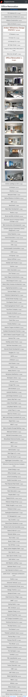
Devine (14, 266)
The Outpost (14, 629)
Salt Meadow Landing (14, 563)
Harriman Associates (14, 345)
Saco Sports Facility (14, 555)
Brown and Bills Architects (14, 216)
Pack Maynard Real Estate (14, 483)
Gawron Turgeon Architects (14, 327)
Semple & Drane (14, 593)
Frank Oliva (14, 320)
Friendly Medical (14, 324)
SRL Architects (14, 607)
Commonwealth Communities (14, 248)
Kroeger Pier (14, 385)
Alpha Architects (14, 24)
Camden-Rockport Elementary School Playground (14, 229)
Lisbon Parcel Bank (14, 403)
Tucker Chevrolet (14, 665)
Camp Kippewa (14, 234)
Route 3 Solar (14, 541)
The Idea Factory (14, 625)
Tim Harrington (14, 651)
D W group (14, 255)
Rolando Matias (14, 534)
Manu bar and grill (14, 54)
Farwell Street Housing (14, 298)
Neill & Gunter (14, 449)
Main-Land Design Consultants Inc (14, 417)
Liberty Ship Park (14, 399)
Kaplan (14, 367)
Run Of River (14, 545)
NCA (14, 446)
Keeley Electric (14, 370)
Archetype (14, 187)
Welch (14, 679)
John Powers (14, 363)
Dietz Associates (14, 270)
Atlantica (14, 191)
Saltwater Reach (14, 566)
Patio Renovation (14, 491)
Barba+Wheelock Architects (14, 198)
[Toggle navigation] (26, 1)
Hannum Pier (14, 338)
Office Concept (14, 473)
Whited (14, 683)
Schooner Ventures (14, 582)
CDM (14, 241)
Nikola (24, 696)
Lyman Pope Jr (14, 410)
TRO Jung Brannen (14, 658)
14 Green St (14, 38)
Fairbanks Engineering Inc (14, 295)
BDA (14, 201)
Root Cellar (14, 537)
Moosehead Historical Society (14, 439)
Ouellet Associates (14, 480)
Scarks (14, 579)
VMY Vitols (14, 672)
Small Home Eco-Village (14, 597)
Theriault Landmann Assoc (14, 633)
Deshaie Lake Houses (14, 262)
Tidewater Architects (14, 647)
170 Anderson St (14, 13)
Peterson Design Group (14, 501)
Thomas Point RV (14, 640)
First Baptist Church (14, 302)
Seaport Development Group (14, 586)
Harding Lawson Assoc (14, 342)
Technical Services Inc (14, 622)
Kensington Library (14, 377)
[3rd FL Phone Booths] (14, 68)
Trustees (14, 661)
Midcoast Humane (14, 431)
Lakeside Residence (14, 392)
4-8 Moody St (14, 41)
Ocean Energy (14, 469)
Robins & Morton (14, 530)
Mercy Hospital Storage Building (14, 428)
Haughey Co (14, 352)
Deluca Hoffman (14, 259)
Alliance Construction (14, 20)
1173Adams (14, 34)
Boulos (14, 212)
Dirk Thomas (14, 273)
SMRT (14, 600)
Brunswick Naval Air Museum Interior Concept (14, 220)
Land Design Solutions (14, 395)
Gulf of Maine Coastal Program (14, 334)
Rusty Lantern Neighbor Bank (14, 548)
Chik (14, 244)
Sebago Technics (14, 589)
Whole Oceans (14, 687)
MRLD (14, 442)
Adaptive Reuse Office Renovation (14, 49)
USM (14, 669)
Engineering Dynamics (14, 288)
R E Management (14, 516)
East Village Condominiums (14, 277)
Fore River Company (14, 309)
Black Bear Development (14, 209)
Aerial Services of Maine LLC (14, 16)
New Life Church (14, 457)
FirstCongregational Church (14, 306)
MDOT (14, 424)
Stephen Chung (14, 611)
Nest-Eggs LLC (14, 453)
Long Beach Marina (14, 406)
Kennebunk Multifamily (14, 374)
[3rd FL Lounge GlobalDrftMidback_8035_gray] (14, 163)
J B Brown (14, 360)
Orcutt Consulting (14, 476)
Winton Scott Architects (14, 694)
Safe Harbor (14, 559)
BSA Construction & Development (14, 225)
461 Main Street (14, 45)
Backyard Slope (14, 194)
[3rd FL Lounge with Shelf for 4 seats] (14, 151)
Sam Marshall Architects (14, 570)
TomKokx (14, 654)
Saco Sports (14, 552)
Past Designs (14, 487)
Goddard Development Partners (14, 331)
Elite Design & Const (14, 280)
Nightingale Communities (14, 460)
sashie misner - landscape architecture (14, 574)
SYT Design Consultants (14, 618)
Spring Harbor (14, 604)
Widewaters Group (14, 690)
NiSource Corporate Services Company (14, 464)
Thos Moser (14, 643)
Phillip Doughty (14, 505)
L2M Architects (14, 388)
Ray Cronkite (14, 519)
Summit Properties (14, 615)
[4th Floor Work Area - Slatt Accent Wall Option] (14, 92)
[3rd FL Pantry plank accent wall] (14, 128)
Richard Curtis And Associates (14, 527)
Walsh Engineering (14, 676)
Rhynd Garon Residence (14, 523)
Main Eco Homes (14, 413)
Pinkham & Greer (14, 509)
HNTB (14, 356)
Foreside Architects (14, 313)
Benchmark (14, 205)
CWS (14, 252)
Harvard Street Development (14, 349)
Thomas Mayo (14, 636)
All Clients (14, 9)
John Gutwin (13, 696)
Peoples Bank (14, 494)
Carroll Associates (14, 237)
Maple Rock (14, 421)
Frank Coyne (14, 316)
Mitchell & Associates (14, 435)
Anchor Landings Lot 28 (14, 183)
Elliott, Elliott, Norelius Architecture (14, 284)
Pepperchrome (14, 498)
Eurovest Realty (14, 291)
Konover (14, 381)
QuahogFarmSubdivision (14, 512)
